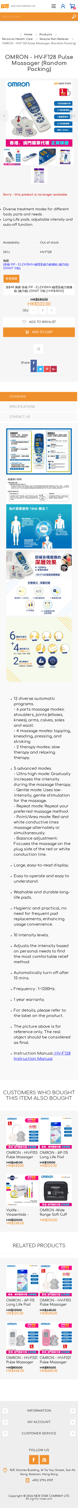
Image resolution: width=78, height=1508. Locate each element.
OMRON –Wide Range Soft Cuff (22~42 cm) (53, 1214)
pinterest (47, 369)
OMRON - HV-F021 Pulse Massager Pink (55, 1362)
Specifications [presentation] (22, 406)
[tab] (38, 397)
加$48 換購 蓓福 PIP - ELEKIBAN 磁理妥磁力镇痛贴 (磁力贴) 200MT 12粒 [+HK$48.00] (39, 289)
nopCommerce (47, 1499)
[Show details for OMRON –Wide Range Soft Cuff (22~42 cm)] (56, 1190)
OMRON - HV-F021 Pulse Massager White (21, 1362)
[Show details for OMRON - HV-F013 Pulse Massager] (22, 1133)
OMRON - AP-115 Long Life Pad (54, 1155)
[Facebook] (33, 1459)
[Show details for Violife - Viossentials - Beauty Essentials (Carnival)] (22, 1190)
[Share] (25, 365)
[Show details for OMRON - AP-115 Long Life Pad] (56, 1133)
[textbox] (35, 16)
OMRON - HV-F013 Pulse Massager (21, 1155)
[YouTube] (44, 1459)
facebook (34, 369)
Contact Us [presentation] (19, 416)
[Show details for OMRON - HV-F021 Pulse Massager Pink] (56, 1338)
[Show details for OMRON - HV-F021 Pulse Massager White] (22, 1338)
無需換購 (11, 278)
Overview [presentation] (17, 396)
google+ (54, 369)
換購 (36, 264)
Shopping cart (72, 6)
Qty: (26, 310)
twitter (40, 369)
